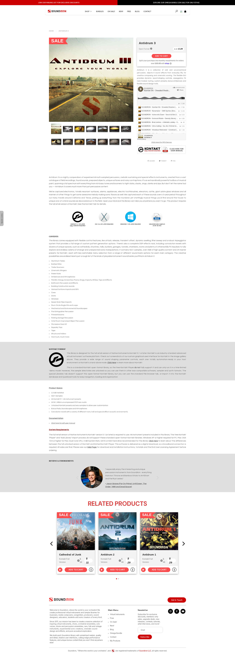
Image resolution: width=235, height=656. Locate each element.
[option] (91, 80)
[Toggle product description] (91, 570)
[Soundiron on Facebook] (176, 613)
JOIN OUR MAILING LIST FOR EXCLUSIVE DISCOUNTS (58, 2)
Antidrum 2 (107, 554)
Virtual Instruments (117, 614)
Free (129, 11)
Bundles (100, 11)
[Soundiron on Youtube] (183, 613)
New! (121, 11)
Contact (147, 11)
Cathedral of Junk (70, 554)
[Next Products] (183, 543)
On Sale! (111, 11)
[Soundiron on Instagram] (170, 613)
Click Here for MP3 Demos (161, 142)
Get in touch (176, 600)
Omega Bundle (116, 633)
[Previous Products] (51, 543)
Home (51, 31)
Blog (137, 11)
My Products (115, 641)
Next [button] (128, 80)
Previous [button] (53, 80)
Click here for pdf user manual (63, 423)
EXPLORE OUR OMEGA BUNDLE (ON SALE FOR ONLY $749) (176, 2)
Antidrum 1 (149, 554)
